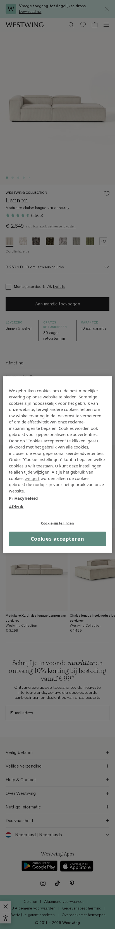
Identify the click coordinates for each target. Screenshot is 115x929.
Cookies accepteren (57, 538)
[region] (57, 464)
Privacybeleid (23, 498)
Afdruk (16, 506)
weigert (32, 478)
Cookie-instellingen (57, 523)
